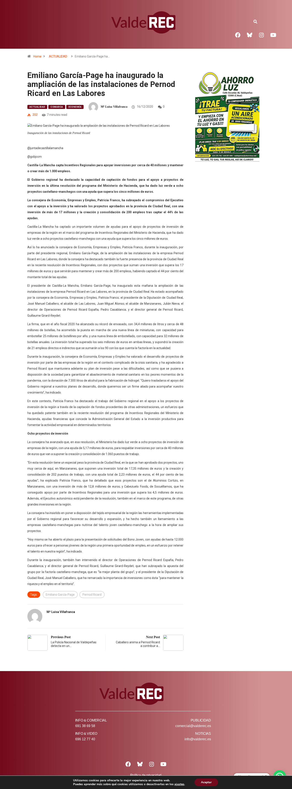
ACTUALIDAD (58, 56)
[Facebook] (238, 34)
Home (37, 56)
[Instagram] (261, 34)
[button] (255, 21)
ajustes (179, 784)
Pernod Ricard (92, 594)
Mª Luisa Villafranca (114, 106)
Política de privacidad (145, 775)
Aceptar (206, 782)
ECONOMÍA (75, 107)
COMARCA (56, 107)
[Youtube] (273, 34)
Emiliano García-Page (60, 594)
